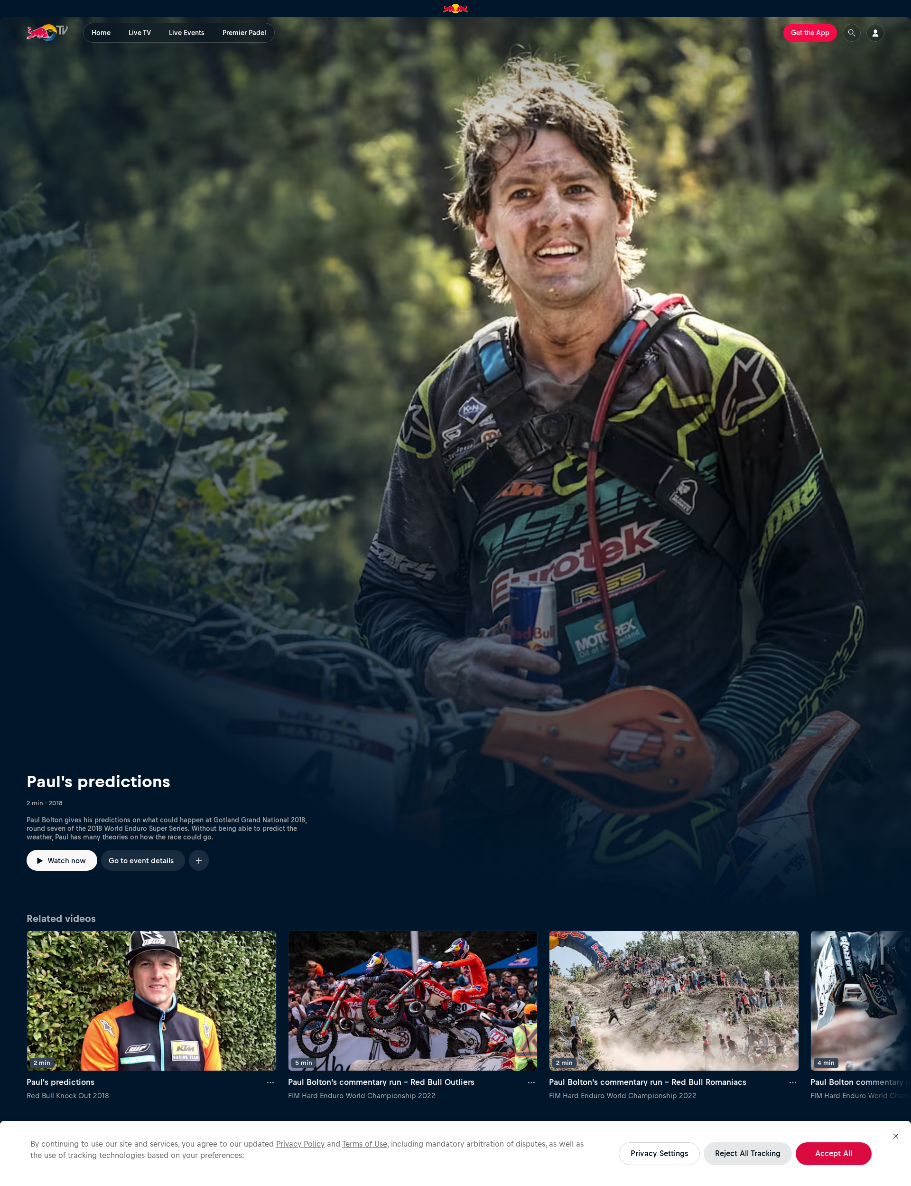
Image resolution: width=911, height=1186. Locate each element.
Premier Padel (244, 33)
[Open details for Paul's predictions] (455, 462)
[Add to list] (199, 860)
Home (101, 33)
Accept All (833, 1153)
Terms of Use (364, 1143)
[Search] (852, 33)
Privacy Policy (300, 1143)
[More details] (271, 1082)
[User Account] (875, 33)
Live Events (187, 33)
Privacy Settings (659, 1153)
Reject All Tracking (748, 1153)
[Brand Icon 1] (455, 8)
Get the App (810, 33)
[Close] (895, 1136)
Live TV (140, 33)
